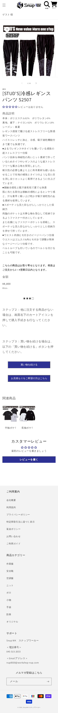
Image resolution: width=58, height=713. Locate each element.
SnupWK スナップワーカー (31, 707)
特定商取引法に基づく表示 (20, 521)
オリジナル (12, 621)
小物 (8, 600)
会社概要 (11, 500)
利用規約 (11, 507)
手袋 (8, 607)
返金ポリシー (13, 529)
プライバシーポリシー (18, 514)
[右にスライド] (36, 83)
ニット (10, 585)
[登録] (47, 681)
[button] (4, 5)
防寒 (8, 614)
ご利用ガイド (13, 543)
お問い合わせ (13, 536)
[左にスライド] (21, 83)
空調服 (10, 578)
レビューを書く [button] (29, 459)
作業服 (10, 563)
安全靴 (10, 571)
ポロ (8, 592)
